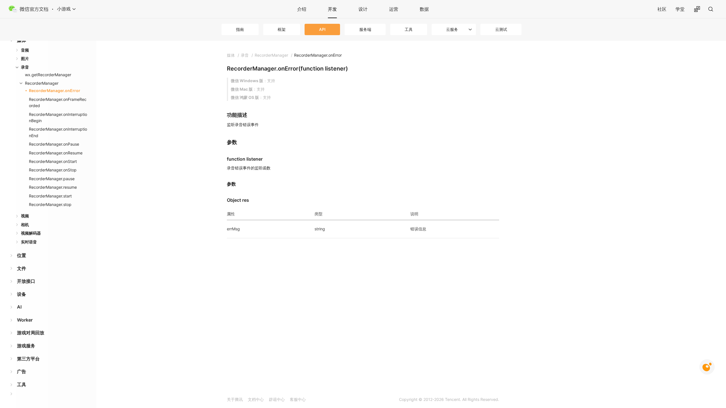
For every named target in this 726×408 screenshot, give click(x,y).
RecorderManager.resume (53, 187)
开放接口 (26, 281)
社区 (661, 9)
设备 (21, 294)
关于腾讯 (235, 399)
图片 (25, 58)
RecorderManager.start (50, 196)
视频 (25, 215)
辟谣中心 (277, 399)
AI (19, 307)
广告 (21, 371)
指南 (240, 29)
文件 (21, 268)
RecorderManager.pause (52, 178)
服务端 (365, 29)
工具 (409, 29)
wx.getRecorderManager (48, 74)
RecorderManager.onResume (56, 152)
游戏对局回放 (30, 332)
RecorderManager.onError (54, 90)
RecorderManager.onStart (53, 161)
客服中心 (298, 399)
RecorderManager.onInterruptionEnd (58, 132)
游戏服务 (26, 345)
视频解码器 (31, 233)
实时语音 (29, 241)
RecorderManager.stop (50, 204)
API (322, 29)
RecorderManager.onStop (53, 169)
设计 (363, 9)
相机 (25, 224)
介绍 (301, 9)
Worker (25, 320)
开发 (332, 9)
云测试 (501, 29)
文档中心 (256, 399)
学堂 (680, 9)
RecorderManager (41, 83)
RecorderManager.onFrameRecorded (57, 102)
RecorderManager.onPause (54, 144)
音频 (25, 50)
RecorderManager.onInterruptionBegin (58, 117)
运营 (393, 9)
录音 (25, 67)
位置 (21, 255)
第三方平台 (28, 359)
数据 (424, 9)
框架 (282, 29)
